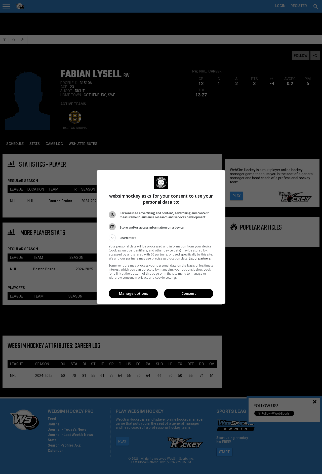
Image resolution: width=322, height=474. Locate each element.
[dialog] (161, 237)
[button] (161, 237)
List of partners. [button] (200, 258)
